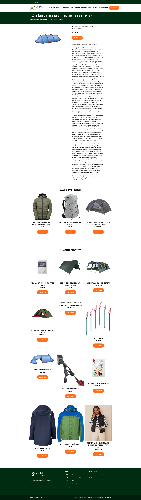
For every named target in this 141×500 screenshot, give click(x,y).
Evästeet (89, 497)
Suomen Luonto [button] (54, 8)
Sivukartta (108, 497)
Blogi (95, 8)
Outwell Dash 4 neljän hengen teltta (70, 305)
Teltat (91, 26)
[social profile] (41, 2)
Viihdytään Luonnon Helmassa (75, 478)
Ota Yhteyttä (82, 497)
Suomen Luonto (71, 475)
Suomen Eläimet (68, 8)
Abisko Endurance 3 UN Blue (42, 370)
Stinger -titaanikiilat (98, 338)
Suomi (94, 2)
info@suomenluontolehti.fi (104, 2)
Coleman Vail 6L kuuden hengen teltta (98, 283)
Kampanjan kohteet (84, 26)
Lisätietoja (77, 37)
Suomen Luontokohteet (83, 8)
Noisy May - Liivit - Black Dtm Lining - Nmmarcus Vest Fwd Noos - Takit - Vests (98, 445)
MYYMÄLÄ (114, 8)
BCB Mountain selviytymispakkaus (98, 383)
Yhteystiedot (103, 8)
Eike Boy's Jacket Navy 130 (42, 448)
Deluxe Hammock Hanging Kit (70, 389)
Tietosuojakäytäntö (98, 497)
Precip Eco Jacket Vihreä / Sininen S (70, 444)
